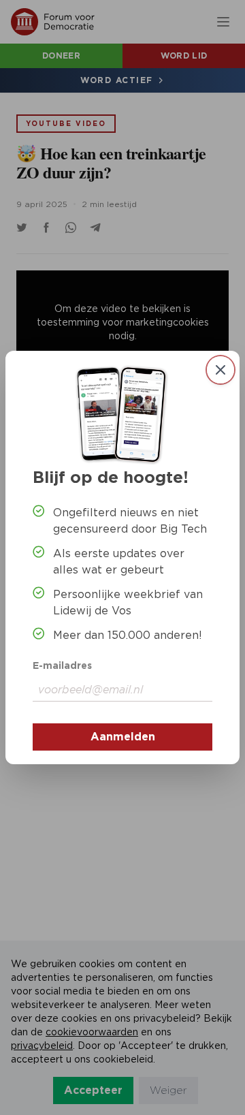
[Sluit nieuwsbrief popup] (220, 369)
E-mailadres (62, 665)
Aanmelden (123, 736)
